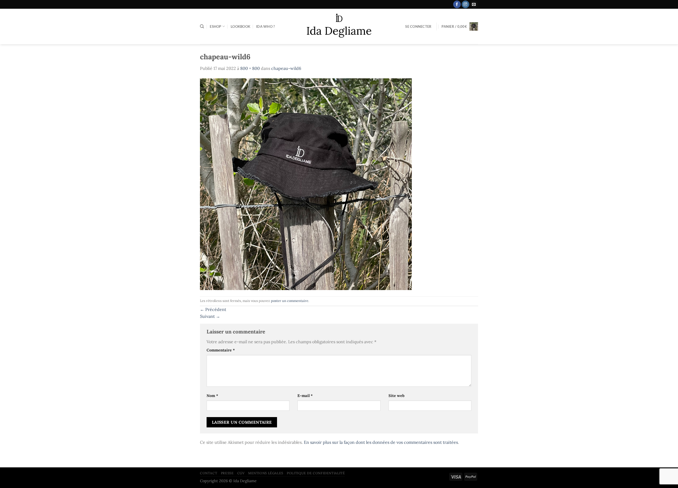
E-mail (305, 395)
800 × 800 (250, 68)
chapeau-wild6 (286, 68)
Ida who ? (265, 26)
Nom (212, 395)
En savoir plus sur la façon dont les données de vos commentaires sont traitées (381, 442)
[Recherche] (202, 26)
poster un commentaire (289, 301)
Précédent (213, 309)
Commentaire (221, 350)
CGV (241, 473)
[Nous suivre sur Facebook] (457, 4)
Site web (396, 395)
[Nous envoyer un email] (474, 4)
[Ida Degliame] (339, 26)
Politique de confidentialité (316, 473)
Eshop (215, 26)
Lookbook (240, 26)
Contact (208, 473)
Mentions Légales (265, 473)
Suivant (210, 316)
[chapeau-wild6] (306, 183)
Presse (227, 473)
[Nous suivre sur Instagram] (465, 4)
